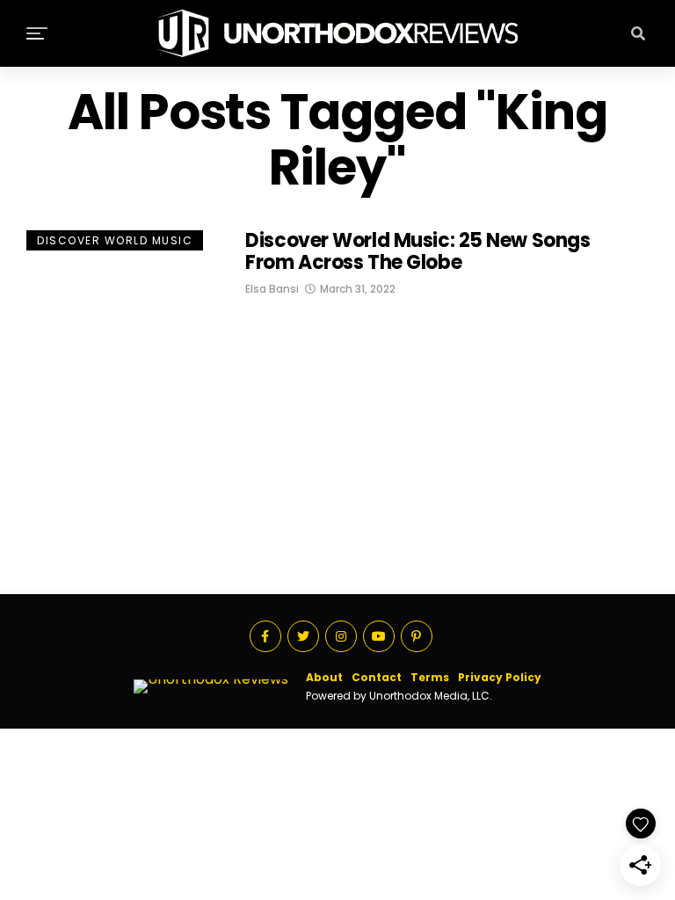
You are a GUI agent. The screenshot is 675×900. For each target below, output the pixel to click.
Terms (429, 677)
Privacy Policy (499, 677)
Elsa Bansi (272, 288)
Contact (377, 677)
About (324, 677)
